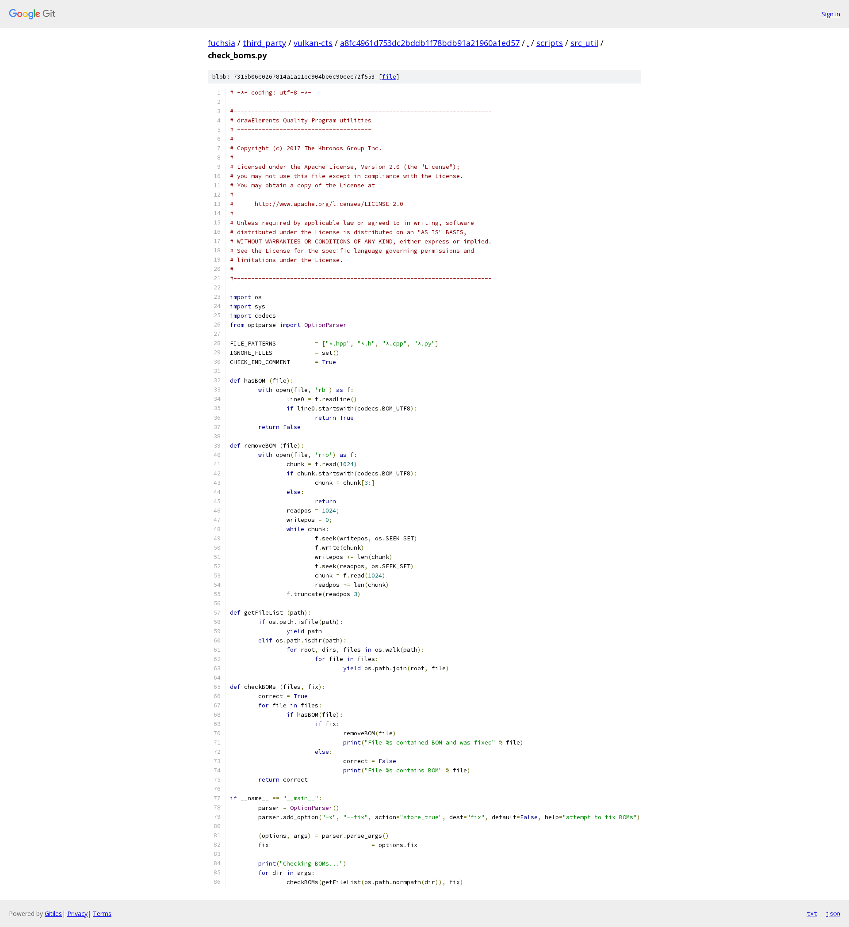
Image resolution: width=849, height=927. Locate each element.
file (389, 76)
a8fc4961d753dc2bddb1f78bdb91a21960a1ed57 (430, 43)
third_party (264, 43)
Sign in (831, 14)
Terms (102, 913)
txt (812, 913)
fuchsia (221, 43)
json (833, 913)
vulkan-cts (313, 43)
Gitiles (53, 913)
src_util (584, 43)
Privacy (77, 913)
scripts (549, 43)
